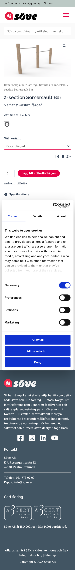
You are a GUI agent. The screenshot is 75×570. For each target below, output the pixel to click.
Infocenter (11, 3)
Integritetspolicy (30, 555)
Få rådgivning (31, 3)
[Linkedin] (43, 437)
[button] (64, 45)
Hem (7, 85)
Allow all (38, 339)
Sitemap (50, 555)
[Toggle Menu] (66, 15)
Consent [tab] (14, 216)
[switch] (64, 297)
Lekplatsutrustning (24, 85)
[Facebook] (20, 437)
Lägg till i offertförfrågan (39, 173)
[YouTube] (54, 437)
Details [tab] (37, 216)
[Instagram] (31, 437)
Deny (37, 362)
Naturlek (44, 85)
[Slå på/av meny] (18, 2)
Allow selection (37, 351)
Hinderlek (58, 85)
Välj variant (12, 138)
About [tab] (61, 216)
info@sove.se (23, 482)
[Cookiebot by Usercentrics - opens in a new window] (53, 205)
